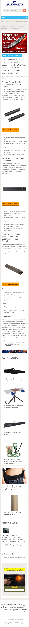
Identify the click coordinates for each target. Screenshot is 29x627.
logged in (11, 557)
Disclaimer (23, 623)
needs (11, 343)
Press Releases (15, 623)
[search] (24, 10)
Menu (3, 17)
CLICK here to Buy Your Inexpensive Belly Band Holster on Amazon (14, 569)
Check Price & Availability (10, 130)
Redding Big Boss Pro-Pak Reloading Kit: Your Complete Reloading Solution (12, 461)
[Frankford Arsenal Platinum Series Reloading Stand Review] (14, 396)
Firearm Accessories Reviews (20, 21)
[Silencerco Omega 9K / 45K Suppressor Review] (14, 503)
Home (2, 21)
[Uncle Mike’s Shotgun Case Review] (14, 422)
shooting (8, 344)
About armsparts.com (18, 622)
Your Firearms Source (8, 76)
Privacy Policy (7, 622)
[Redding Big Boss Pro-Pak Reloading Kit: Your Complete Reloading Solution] (14, 449)
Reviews (8, 21)
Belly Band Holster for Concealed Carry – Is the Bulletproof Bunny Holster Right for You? (13, 488)
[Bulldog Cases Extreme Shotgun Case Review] (14, 369)
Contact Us (6, 623)
